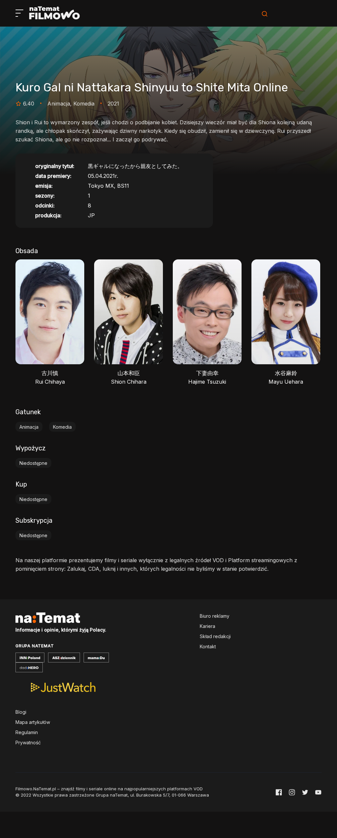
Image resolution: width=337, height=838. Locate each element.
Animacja (29, 427)
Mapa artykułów (32, 722)
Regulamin (26, 732)
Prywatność (28, 742)
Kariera (207, 626)
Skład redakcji (215, 636)
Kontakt (208, 646)
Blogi (20, 712)
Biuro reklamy (214, 616)
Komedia (62, 427)
